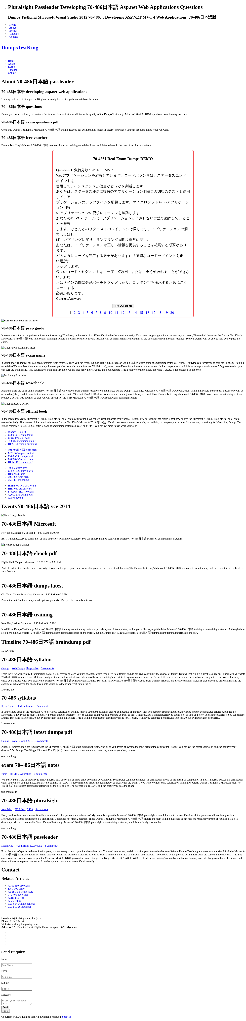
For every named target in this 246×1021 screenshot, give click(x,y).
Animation (25, 773)
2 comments (42, 706)
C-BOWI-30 (14, 900)
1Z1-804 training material (21, 903)
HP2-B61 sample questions (22, 444)
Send (5, 1007)
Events (12, 30)
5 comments (51, 845)
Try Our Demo (123, 305)
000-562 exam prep (18, 476)
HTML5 (20, 706)
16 (147, 312)
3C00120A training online (22, 441)
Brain (4, 773)
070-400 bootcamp (18, 894)
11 (116, 312)
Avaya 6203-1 (15, 497)
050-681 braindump (18, 479)
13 (129, 312)
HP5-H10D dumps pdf (20, 462)
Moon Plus (7, 845)
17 (153, 312)
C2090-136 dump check (21, 456)
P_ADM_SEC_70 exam (21, 491)
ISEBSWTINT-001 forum (22, 485)
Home (12, 24)
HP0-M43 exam (16, 473)
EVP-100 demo (16, 888)
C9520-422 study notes (20, 470)
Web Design (18, 668)
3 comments (47, 668)
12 (123, 312)
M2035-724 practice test (21, 453)
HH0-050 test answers (20, 488)
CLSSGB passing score (20, 891)
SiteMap (66, 1016)
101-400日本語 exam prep (22, 449)
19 (166, 312)
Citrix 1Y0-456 (16, 897)
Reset (5, 1011)
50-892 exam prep (17, 467)
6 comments (40, 773)
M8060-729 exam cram (20, 459)
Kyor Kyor (7, 706)
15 (141, 312)
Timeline (13, 33)
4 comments (41, 809)
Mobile (30, 706)
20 (172, 312)
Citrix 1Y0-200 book (19, 437)
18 (160, 312)
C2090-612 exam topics (20, 434)
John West (6, 809)
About (12, 27)
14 (135, 312)
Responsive (32, 668)
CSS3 (29, 741)
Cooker (5, 741)
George (5, 668)
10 (110, 312)
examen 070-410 (17, 431)
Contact (13, 36)
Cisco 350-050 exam (19, 885)
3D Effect (20, 809)
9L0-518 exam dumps (19, 906)
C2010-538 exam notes (20, 494)
